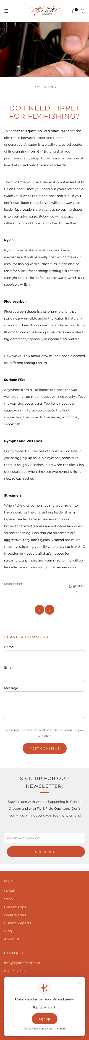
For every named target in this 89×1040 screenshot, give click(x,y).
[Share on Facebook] (70, 586)
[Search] (82, 10)
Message (11, 688)
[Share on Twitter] (75, 586)
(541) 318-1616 (15, 971)
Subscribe (46, 852)
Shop (8, 899)
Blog (8, 931)
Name (9, 647)
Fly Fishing (44, 87)
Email (8, 667)
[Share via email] (83, 586)
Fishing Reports (17, 923)
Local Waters (15, 915)
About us (11, 939)
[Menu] (6, 11)
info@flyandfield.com (22, 963)
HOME (9, 891)
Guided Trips (15, 907)
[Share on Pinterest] (79, 586)
